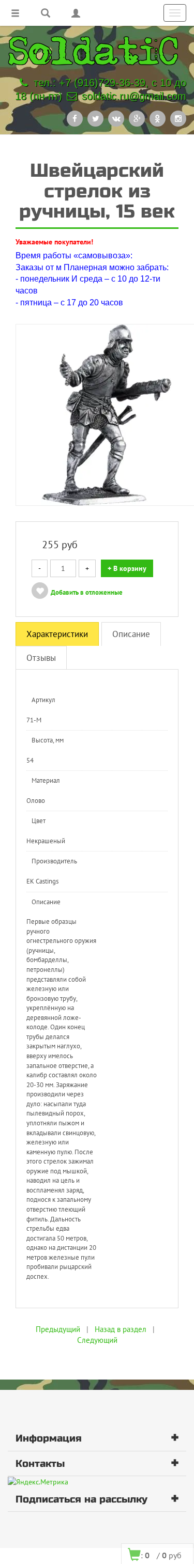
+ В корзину (127, 568)
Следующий (97, 1340)
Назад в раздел (120, 1329)
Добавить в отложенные (87, 592)
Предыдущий (58, 1329)
